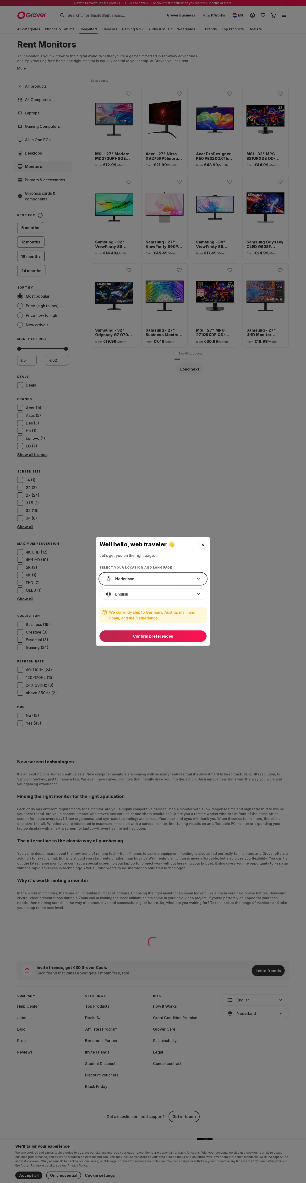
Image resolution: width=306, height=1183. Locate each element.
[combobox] (153, 579)
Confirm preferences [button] (153, 636)
